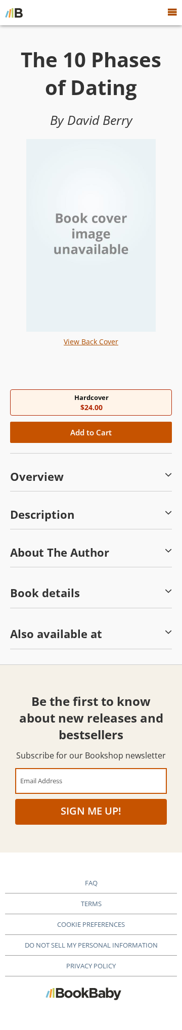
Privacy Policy (91, 965)
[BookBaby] (14, 12)
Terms (91, 903)
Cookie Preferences (91, 924)
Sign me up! (91, 811)
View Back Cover (91, 341)
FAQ (91, 882)
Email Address (41, 780)
